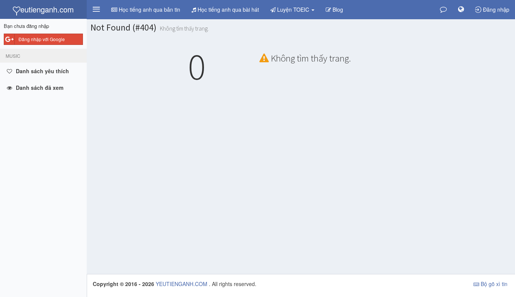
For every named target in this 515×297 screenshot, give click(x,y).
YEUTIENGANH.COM (182, 284)
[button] (96, 9)
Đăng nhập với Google (41, 39)
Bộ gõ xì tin (493, 284)
